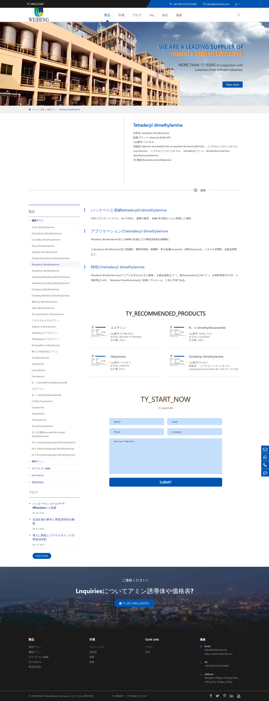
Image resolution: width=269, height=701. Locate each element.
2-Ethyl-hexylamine (42, 401)
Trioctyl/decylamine (42, 426)
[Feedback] (265, 472)
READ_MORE (42, 555)
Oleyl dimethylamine (43, 307)
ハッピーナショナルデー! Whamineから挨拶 (48, 505)
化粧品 (93, 651)
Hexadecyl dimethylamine (45, 270)
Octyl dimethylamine (43, 227)
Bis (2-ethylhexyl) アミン (45, 351)
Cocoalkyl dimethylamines (46, 239)
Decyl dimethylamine (43, 245)
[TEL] (265, 465)
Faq (151, 15)
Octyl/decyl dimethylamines (47, 233)
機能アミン (37, 461)
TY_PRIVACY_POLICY (137, 695)
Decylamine (38, 376)
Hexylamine (38, 413)
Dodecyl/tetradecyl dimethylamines (51, 258)
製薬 (91, 661)
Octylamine (38, 407)
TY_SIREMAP (117, 695)
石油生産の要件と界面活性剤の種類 (54, 521)
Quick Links (152, 639)
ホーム (35, 109)
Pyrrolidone (38, 475)
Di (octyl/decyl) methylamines (48, 314)
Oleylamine (38, 363)
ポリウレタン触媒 (41, 468)
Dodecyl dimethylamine (44, 252)
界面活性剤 (37, 482)
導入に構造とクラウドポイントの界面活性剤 (54, 537)
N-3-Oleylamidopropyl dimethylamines (53, 448)
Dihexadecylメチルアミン (46, 339)
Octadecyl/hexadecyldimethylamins (51, 276)
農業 (91, 656)
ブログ (137, 15)
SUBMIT (166, 482)
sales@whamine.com (216, 4)
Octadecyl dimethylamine (45, 289)
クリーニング (96, 646)
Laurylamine (38, 370)
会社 (165, 15)
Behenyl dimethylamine (44, 301)
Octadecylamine (40, 357)
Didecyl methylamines (44, 326)
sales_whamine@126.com (219, 653)
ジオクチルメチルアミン (45, 320)
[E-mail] (265, 449)
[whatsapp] (265, 457)
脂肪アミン (52, 109)
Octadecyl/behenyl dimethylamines (51, 295)
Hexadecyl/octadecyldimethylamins (51, 283)
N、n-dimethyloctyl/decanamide (49, 382)
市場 (121, 15)
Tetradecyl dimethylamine (69, 109)
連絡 (179, 15)
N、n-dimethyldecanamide (46, 394)
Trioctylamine (39, 419)
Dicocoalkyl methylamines (46, 345)
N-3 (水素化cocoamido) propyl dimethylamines (48, 434)
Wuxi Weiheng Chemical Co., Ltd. (59, 695)
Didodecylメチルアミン (44, 332)
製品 (107, 15)
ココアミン (38, 388)
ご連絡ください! (134, 580)
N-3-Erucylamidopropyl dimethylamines (53, 454)
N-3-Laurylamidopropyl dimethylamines (53, 442)
